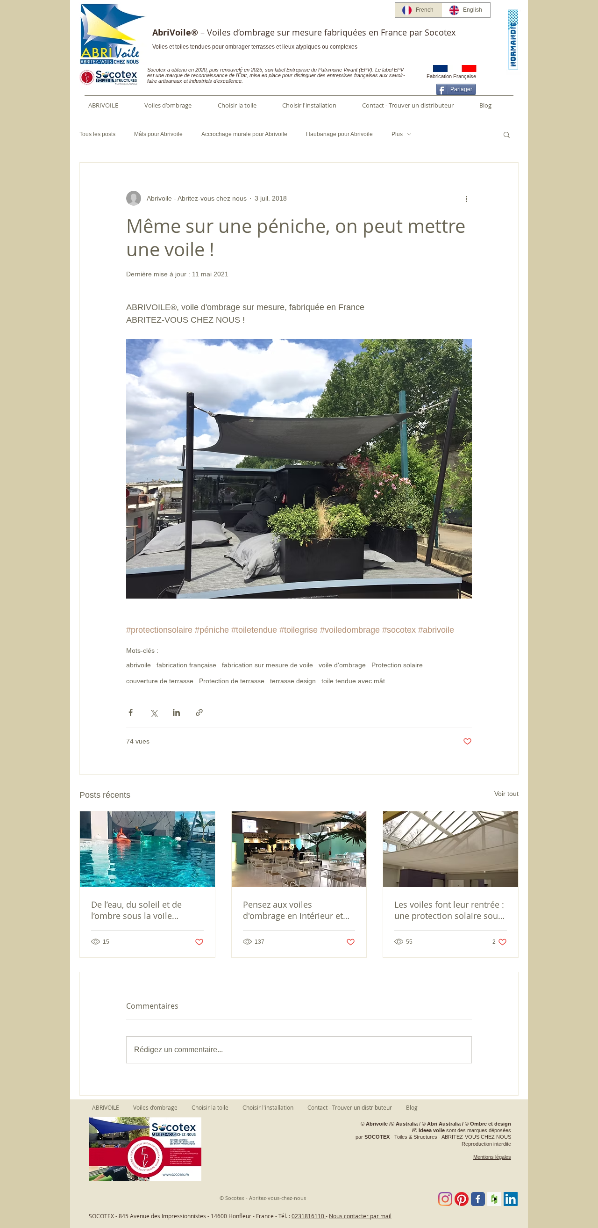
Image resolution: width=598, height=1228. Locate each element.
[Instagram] (445, 1199)
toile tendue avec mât (353, 681)
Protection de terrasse (231, 681)
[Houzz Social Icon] (494, 1199)
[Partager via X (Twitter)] (153, 712)
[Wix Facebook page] (478, 1199)
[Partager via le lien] (199, 712)
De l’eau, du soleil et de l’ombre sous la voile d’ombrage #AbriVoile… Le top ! (142, 910)
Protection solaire (397, 665)
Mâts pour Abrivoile (158, 134)
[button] (506, 134)
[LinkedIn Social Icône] (511, 1199)
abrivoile (138, 665)
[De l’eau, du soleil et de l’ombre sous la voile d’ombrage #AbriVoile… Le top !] (147, 849)
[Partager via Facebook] (130, 712)
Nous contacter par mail (360, 1216)
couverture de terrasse (159, 681)
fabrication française (186, 665)
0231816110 (309, 1216)
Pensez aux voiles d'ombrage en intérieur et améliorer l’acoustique (293, 910)
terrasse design (293, 681)
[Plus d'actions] (466, 198)
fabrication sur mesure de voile (267, 665)
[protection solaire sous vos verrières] (450, 849)
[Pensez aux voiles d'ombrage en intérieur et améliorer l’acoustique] (299, 849)
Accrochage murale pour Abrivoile (244, 134)
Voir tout (506, 793)
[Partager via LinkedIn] (176, 712)
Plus (397, 134)
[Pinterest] (462, 1199)
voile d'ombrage (342, 665)
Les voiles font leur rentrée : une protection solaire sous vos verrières (449, 910)
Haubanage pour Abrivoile (339, 134)
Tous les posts (97, 134)
